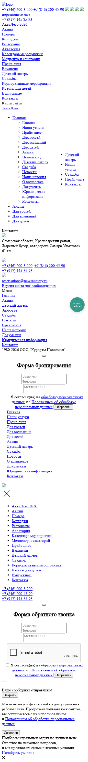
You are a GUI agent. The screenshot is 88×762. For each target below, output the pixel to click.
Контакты (30, 201)
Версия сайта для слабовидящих (29, 285)
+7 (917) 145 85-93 (17, 19)
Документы (32, 186)
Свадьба (29, 167)
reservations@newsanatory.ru (24, 280)
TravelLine (10, 108)
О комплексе (33, 181)
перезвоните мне (16, 14)
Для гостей (31, 137)
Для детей (30, 147)
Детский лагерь (35, 162)
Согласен (11, 733)
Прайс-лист (32, 132)
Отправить (63, 407)
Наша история (34, 176)
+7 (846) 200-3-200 (17, 9)
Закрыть (10, 695)
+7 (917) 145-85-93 (17, 270)
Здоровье (9, 310)
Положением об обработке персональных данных (45, 404)
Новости (29, 171)
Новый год (31, 157)
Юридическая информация (33, 194)
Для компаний (34, 142)
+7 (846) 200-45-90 (48, 9)
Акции (28, 152)
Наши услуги (33, 127)
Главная (19, 117)
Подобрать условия (18, 752)
